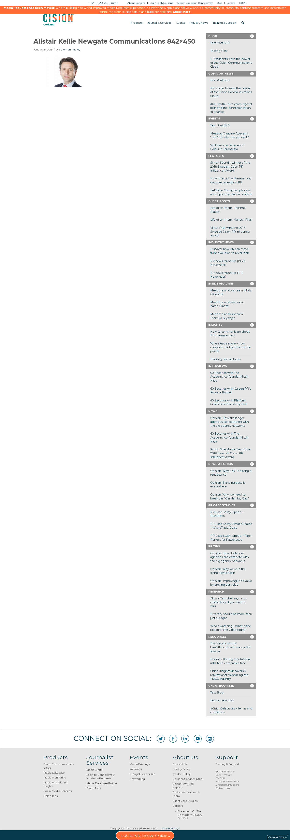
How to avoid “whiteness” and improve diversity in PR (231, 180)
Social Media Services (57, 790)
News (212, 411)
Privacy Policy (181, 769)
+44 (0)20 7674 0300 (227, 781)
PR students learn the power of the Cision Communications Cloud (231, 62)
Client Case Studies (185, 800)
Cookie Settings (171, 828)
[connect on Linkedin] (185, 739)
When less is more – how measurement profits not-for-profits (230, 347)
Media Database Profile (101, 783)
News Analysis (220, 464)
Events (214, 118)
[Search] (243, 23)
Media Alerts (94, 769)
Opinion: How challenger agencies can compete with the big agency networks (229, 421)
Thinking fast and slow (225, 359)
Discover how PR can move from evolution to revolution (229, 251)
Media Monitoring (54, 777)
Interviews (217, 366)
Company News (221, 73)
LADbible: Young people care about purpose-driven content (231, 192)
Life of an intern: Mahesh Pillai (230, 219)
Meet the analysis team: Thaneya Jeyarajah (226, 316)
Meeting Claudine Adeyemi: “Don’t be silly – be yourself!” (229, 135)
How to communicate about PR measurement (230, 333)
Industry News (221, 242)
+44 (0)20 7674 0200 (104, 3)
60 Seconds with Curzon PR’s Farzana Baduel (230, 390)
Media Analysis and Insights (55, 784)
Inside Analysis (221, 283)
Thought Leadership (142, 774)
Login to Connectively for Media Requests (100, 776)
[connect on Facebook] (173, 739)
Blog (212, 36)
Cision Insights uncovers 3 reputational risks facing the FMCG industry (229, 674)
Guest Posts (219, 201)
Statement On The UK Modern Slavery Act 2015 (190, 815)
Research (216, 591)
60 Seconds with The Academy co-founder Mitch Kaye (229, 376)
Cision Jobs (50, 795)
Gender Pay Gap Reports (183, 785)
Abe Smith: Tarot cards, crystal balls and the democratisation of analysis (231, 108)
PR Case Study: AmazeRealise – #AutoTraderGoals (231, 526)
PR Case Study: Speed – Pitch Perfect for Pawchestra (231, 537)
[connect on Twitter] (161, 739)
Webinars (136, 769)
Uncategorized (221, 685)
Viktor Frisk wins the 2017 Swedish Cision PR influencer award (230, 231)
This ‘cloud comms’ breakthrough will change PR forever (230, 647)
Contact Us (180, 764)
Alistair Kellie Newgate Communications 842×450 (114, 41)
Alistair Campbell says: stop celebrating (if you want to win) (228, 602)
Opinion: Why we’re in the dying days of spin (228, 571)
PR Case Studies (221, 505)
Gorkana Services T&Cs (187, 778)
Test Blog (216, 692)
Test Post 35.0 (220, 43)
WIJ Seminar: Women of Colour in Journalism (227, 147)
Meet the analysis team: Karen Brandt (226, 304)
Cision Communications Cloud (58, 766)
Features (216, 156)
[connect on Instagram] (210, 739)
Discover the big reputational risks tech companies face (230, 661)
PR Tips (214, 546)
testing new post (222, 700)
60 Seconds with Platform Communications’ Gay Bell (228, 402)
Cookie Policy (181, 774)
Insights (215, 325)
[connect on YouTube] (198, 739)
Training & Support (227, 764)
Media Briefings (140, 764)
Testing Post (219, 51)
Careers (178, 805)
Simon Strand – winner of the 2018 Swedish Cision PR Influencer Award (230, 166)
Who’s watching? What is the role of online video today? (230, 628)
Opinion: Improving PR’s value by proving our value (231, 583)
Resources (217, 636)
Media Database (54, 772)
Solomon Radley (69, 49)
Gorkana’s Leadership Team (186, 794)
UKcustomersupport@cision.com (227, 786)
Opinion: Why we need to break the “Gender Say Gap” (229, 496)
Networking (137, 778)
